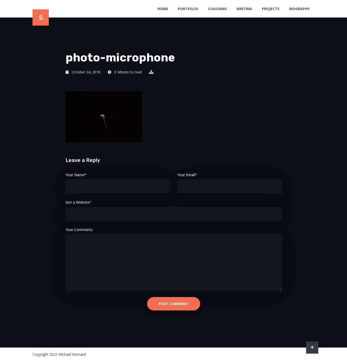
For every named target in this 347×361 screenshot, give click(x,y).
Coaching (217, 8)
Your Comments (79, 229)
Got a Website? (78, 202)
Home (162, 8)
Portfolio (188, 8)
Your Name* (76, 174)
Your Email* (187, 174)
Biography (299, 8)
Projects (270, 8)
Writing (244, 8)
